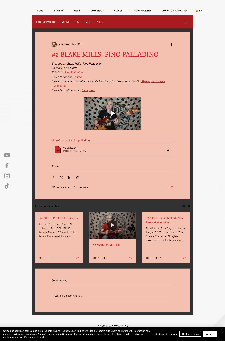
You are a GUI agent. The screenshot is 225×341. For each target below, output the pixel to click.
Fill (77, 21)
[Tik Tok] (7, 186)
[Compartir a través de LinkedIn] (69, 177)
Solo (88, 21)
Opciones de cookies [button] (166, 334)
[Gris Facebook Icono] (7, 165)
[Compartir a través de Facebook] (53, 177)
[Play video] (112, 113)
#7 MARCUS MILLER (106, 245)
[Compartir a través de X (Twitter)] (61, 177)
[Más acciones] (171, 44)
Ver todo (186, 206)
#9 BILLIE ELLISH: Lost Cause (58, 218)
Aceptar (210, 334)
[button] (58, 9)
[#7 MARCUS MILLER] (112, 225)
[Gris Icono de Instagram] (7, 175)
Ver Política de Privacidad (33, 337)
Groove (65, 21)
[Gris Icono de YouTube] (7, 155)
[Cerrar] (221, 333)
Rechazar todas (190, 334)
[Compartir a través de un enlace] (77, 177)
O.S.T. (100, 21)
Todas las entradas (45, 21)
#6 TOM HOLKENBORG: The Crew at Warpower (164, 220)
